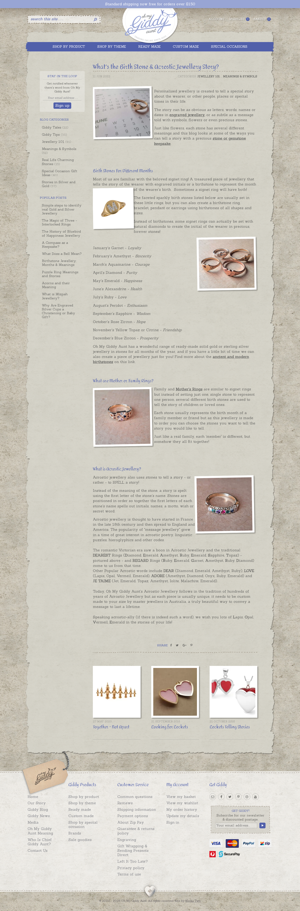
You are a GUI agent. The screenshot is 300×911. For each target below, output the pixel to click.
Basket (262, 19)
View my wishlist (182, 803)
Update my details (182, 815)
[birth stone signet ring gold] (123, 113)
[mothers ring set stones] (123, 418)
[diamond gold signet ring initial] (113, 209)
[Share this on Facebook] (171, 645)
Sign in (172, 822)
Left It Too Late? (132, 861)
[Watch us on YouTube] (255, 796)
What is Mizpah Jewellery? (55, 296)
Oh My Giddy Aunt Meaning (40, 830)
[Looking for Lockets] (175, 692)
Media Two (193, 901)
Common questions (134, 796)
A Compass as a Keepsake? (55, 245)
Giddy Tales (55, 127)
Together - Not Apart (111, 727)
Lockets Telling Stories (230, 727)
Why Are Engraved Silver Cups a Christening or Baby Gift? (58, 311)
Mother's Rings (189, 389)
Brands (74, 833)
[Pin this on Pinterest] (191, 645)
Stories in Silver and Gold (59, 184)
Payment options (132, 815)
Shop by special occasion (83, 824)
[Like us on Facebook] (221, 796)
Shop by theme (82, 803)
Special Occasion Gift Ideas (59, 173)
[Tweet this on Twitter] (177, 645)
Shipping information (136, 809)
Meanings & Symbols (59, 151)
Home (33, 796)
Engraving (126, 839)
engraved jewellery (186, 114)
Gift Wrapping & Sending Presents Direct (133, 850)
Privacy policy (130, 867)
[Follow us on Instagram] (247, 796)
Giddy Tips (54, 134)
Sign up (62, 105)
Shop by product (83, 796)
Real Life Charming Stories (58, 162)
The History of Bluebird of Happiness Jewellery (61, 233)
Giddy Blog (38, 809)
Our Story (37, 803)
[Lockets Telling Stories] (233, 692)
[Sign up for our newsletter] (212, 796)
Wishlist (239, 19)
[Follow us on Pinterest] (238, 796)
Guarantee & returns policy (135, 830)
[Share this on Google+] (184, 645)
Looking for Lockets (169, 727)
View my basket (181, 796)
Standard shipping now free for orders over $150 (150, 4)
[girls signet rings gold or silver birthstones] (225, 264)
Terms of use (129, 874)
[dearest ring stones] (225, 505)
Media (33, 822)
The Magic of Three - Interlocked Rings (59, 222)
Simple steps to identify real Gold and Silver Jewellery (61, 209)
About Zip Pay (130, 822)
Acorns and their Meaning (56, 285)
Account (217, 19)
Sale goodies (80, 839)
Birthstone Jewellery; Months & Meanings (59, 263)
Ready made (79, 809)
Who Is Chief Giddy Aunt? (40, 842)
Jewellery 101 (56, 142)
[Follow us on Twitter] (230, 796)
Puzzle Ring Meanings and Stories (60, 274)
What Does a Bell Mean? (62, 254)
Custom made (81, 815)
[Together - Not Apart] (117, 692)
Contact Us (38, 850)
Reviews (125, 803)
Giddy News (39, 815)
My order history (181, 809)
